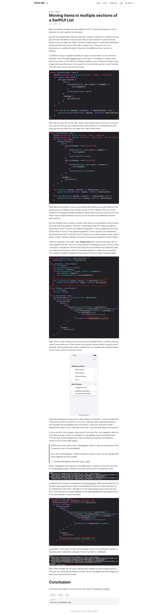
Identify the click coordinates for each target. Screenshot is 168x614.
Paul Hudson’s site (73, 58)
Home (51, 12)
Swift (60, 595)
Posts (57, 12)
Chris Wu (39, 2)
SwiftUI (52, 595)
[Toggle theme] (47, 3)
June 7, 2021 (85, 461)
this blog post (90, 483)
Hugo (89, 611)
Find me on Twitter (101, 589)
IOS (67, 595)
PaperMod (95, 611)
